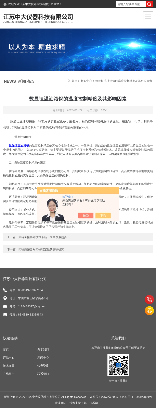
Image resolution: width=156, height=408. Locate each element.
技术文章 (8, 365)
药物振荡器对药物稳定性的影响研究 (41, 249)
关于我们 (43, 349)
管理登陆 (60, 403)
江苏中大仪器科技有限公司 (37, 4)
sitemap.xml (144, 396)
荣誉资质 (43, 365)
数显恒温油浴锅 (19, 145)
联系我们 (43, 373)
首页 (74, 80)
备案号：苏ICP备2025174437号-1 (111, 396)
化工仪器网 (91, 403)
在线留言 (8, 373)
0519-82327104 (149, 299)
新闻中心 (86, 80)
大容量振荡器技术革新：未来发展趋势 (42, 237)
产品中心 (8, 357)
